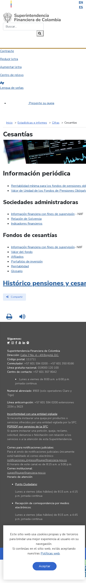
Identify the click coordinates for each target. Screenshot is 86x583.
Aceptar (44, 566)
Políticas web (50, 553)
